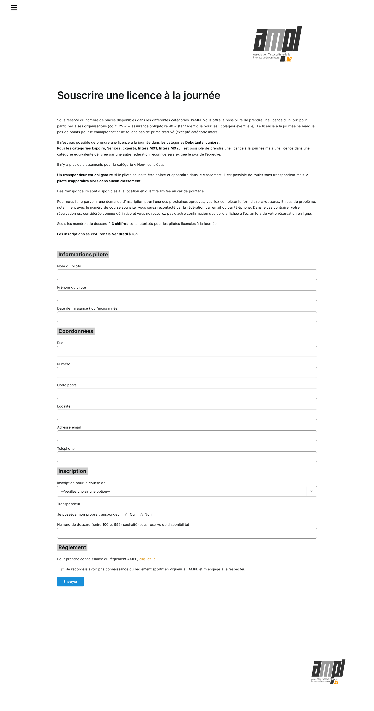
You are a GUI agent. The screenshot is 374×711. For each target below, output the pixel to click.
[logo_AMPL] (278, 26)
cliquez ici (147, 559)
